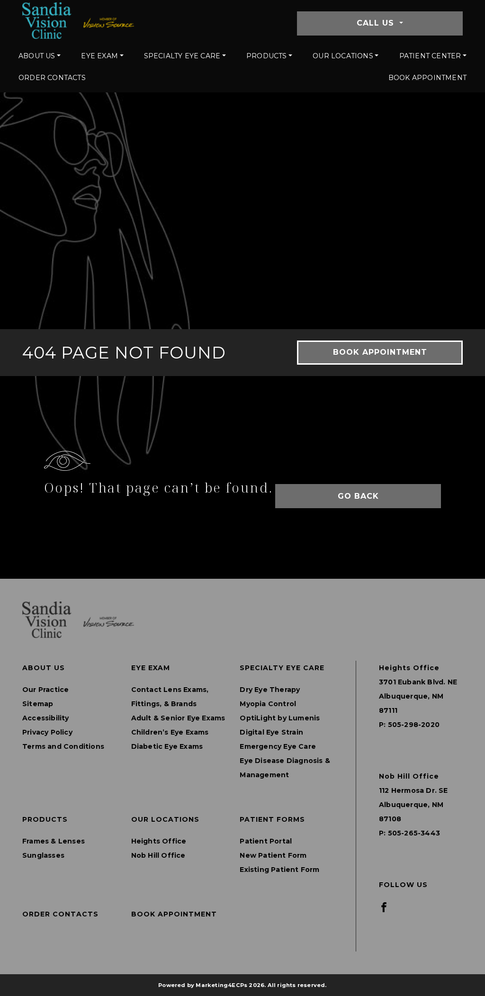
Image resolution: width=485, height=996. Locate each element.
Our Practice (45, 689)
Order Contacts (52, 77)
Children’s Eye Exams (170, 732)
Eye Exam (99, 56)
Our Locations (343, 56)
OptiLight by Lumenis (280, 718)
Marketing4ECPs (221, 985)
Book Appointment (427, 77)
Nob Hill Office (158, 855)
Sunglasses (43, 855)
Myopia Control (268, 704)
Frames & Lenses (53, 841)
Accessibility (45, 718)
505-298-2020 (414, 724)
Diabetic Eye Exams (167, 746)
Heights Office (159, 841)
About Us (36, 56)
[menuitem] (39, 56)
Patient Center (430, 56)
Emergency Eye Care (278, 746)
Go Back (358, 496)
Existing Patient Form (279, 869)
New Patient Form (273, 855)
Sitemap (37, 704)
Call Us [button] (377, 22)
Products (266, 56)
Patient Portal (266, 841)
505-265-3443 (414, 833)
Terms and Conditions (63, 746)
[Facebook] (384, 906)
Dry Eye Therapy (270, 689)
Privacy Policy (47, 732)
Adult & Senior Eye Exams (178, 718)
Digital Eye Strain (271, 732)
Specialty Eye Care (182, 56)
